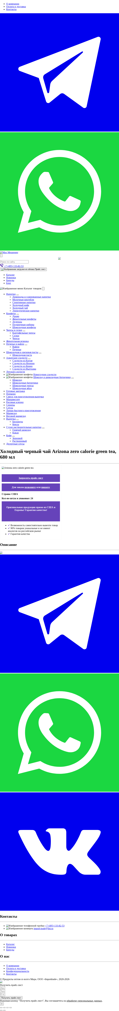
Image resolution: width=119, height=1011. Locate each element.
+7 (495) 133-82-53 (54, 925)
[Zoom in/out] (10, 1007)
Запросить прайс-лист (31, 478)
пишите (45, 487)
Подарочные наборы (23, 324)
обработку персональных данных (84, 1000)
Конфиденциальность (17, 971)
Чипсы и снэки (14, 330)
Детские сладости (15, 371)
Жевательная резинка (17, 341)
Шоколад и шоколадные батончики (52, 377)
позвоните (30, 487)
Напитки (11, 294)
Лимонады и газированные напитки (31, 297)
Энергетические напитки (25, 310)
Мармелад (11, 413)
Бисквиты (17, 421)
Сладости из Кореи (22, 366)
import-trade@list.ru (43, 928)
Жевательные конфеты (24, 319)
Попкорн (11, 394)
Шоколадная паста (22, 355)
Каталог (10, 274)
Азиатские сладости (16, 358)
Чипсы (16, 338)
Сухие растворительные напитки (23, 427)
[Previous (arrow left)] (1, 1010)
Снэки (15, 335)
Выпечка (11, 419)
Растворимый (19, 441)
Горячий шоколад (21, 430)
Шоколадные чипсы (23, 385)
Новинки (11, 277)
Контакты (11, 9)
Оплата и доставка (16, 6)
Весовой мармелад (16, 416)
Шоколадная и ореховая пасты (22, 352)
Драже (15, 316)
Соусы (9, 407)
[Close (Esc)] (1, 1007)
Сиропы (10, 405)
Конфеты (11, 313)
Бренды (10, 280)
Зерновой (17, 438)
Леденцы (17, 321)
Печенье (16, 349)
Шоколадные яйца (22, 388)
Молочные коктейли (23, 299)
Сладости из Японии (23, 363)
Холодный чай (20, 308)
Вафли (15, 346)
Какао (15, 432)
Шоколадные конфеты (24, 327)
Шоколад (17, 380)
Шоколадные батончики (25, 382)
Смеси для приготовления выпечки (25, 396)
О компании (12, 3)
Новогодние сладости (44, 374)
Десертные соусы (15, 443)
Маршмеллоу (13, 399)
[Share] (4, 1007)
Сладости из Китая (22, 360)
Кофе (9, 435)
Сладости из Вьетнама (24, 369)
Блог (8, 283)
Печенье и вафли (15, 344)
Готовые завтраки (15, 391)
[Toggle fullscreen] (7, 1007)
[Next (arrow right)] (4, 1010)
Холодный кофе (20, 305)
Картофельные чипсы (23, 333)
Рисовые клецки (15, 402)
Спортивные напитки (23, 302)
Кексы (15, 424)
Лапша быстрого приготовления (23, 410)
